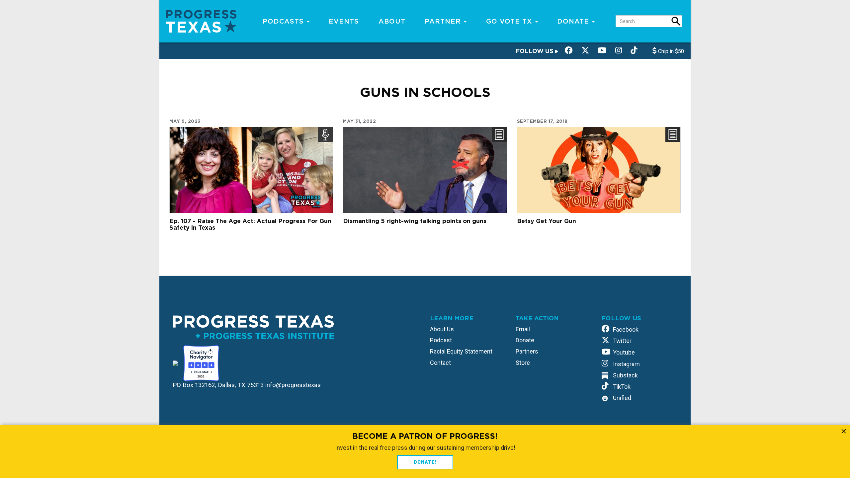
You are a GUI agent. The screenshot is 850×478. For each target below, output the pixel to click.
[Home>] (201, 20)
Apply (676, 21)
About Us (442, 329)
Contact (440, 362)
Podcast (441, 340)
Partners (527, 351)
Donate (574, 21)
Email (523, 329)
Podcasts (284, 21)
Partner (444, 21)
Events (344, 21)
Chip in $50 (670, 51)
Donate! (425, 462)
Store (523, 362)
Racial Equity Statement (461, 351)
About (392, 21)
